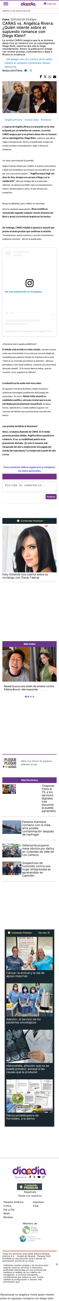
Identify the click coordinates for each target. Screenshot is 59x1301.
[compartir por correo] (54, 76)
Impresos (38, 1202)
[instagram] (43, 1177)
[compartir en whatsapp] (50, 76)
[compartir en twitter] (45, 76)
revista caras (31, 119)
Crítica (7, 1205)
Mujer (6, 1213)
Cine (35, 1205)
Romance (46, 119)
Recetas (8, 1217)
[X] (34, 1177)
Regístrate (30, 1191)
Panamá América (13, 1202)
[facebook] (30, 1177)
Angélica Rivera (13, 119)
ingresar (51, 3)
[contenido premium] (29, 1186)
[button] (6, 673)
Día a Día (8, 1209)
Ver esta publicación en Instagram (23, 291)
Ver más (42, 932)
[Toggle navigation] (6, 3)
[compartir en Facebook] (41, 76)
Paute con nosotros (30, 1195)
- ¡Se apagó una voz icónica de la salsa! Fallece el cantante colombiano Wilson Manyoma (28, 63)
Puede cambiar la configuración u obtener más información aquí (23, 1279)
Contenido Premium (31, 520)
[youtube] (39, 1177)
